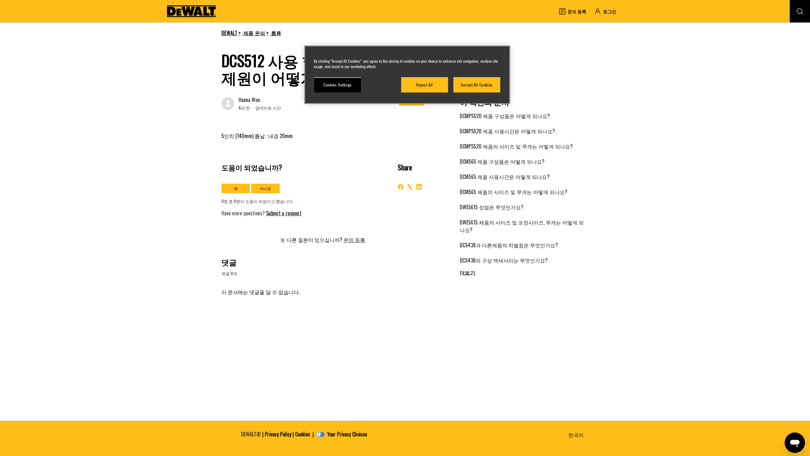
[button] (608, 11)
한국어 (576, 435)
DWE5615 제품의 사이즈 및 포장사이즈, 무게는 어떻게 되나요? (522, 226)
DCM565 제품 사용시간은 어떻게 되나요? (505, 176)
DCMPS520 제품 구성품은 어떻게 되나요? (505, 116)
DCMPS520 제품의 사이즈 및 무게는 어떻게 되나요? (516, 146)
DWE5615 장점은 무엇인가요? (491, 207)
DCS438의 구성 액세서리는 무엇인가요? (504, 260)
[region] (407, 75)
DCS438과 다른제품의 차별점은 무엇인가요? (509, 245)
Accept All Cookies (477, 84)
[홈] (191, 11)
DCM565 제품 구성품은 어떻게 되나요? (502, 161)
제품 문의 (254, 33)
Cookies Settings (337, 84)
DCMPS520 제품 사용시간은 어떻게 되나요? (507, 131)
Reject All (424, 84)
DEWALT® (251, 434)
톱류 (276, 33)
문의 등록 (354, 240)
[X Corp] (410, 187)
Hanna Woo (249, 100)
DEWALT (229, 33)
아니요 (265, 188)
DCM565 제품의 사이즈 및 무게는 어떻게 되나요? (513, 192)
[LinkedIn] (419, 187)
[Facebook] (400, 187)
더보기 (467, 272)
